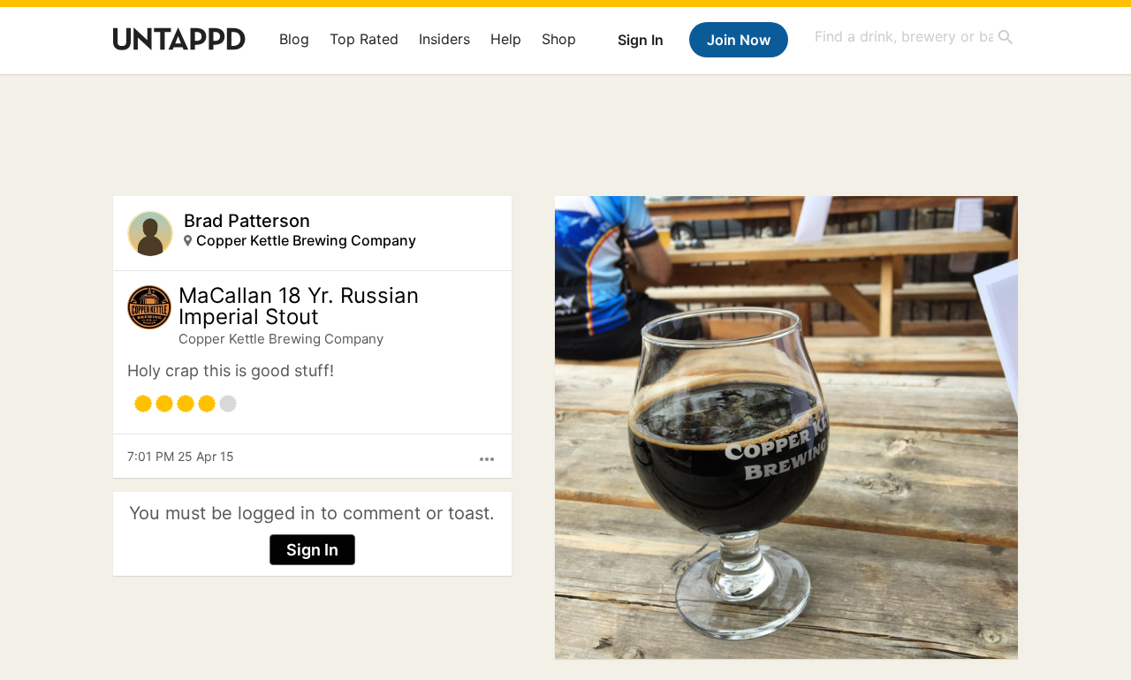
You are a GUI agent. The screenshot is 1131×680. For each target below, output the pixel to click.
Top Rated (364, 39)
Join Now (738, 40)
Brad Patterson (247, 220)
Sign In (641, 40)
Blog (294, 39)
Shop (559, 39)
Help (505, 39)
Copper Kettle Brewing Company (306, 240)
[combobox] (914, 36)
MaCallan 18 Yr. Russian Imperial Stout (298, 306)
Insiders (444, 39)
